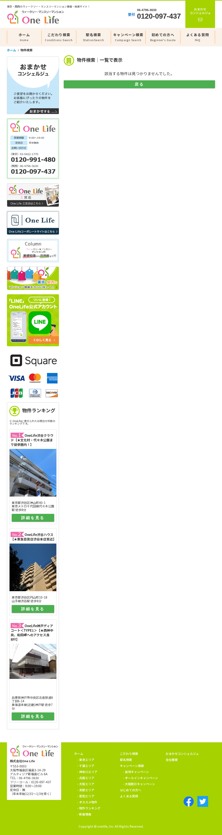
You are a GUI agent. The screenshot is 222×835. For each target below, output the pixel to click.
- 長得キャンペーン (136, 772)
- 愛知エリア (85, 796)
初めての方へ (163, 37)
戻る (139, 84)
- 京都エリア (85, 790)
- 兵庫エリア (85, 778)
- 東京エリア (85, 759)
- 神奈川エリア (87, 772)
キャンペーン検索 (128, 37)
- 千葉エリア (85, 766)
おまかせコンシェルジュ (182, 753)
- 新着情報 (84, 814)
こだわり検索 (59, 37)
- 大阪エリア (85, 784)
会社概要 (172, 759)
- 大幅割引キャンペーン (139, 784)
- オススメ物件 (87, 802)
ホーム (24, 37)
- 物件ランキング (88, 808)
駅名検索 (93, 37)
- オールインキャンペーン (140, 778)
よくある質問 (197, 37)
